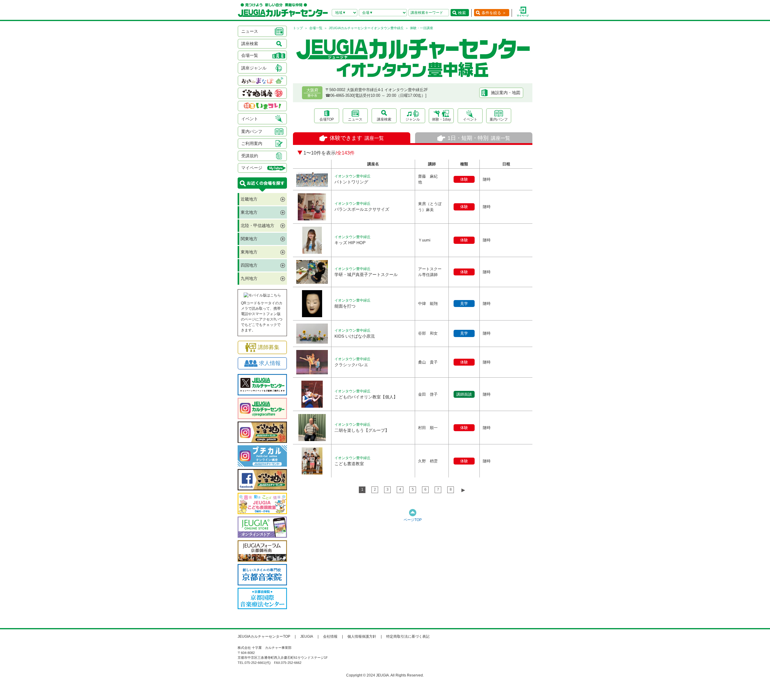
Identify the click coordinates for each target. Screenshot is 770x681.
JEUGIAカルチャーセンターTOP (264, 636)
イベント (470, 119)
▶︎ (463, 489)
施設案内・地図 (505, 92)
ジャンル (412, 119)
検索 (462, 13)
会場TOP (326, 119)
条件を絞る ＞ (494, 13)
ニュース (355, 119)
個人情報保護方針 (361, 636)
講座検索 (384, 119)
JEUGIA (306, 636)
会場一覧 (315, 28)
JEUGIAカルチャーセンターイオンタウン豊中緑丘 (366, 28)
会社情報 (330, 636)
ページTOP (413, 520)
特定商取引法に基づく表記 (408, 636)
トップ (298, 28)
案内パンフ (499, 119)
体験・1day (441, 119)
